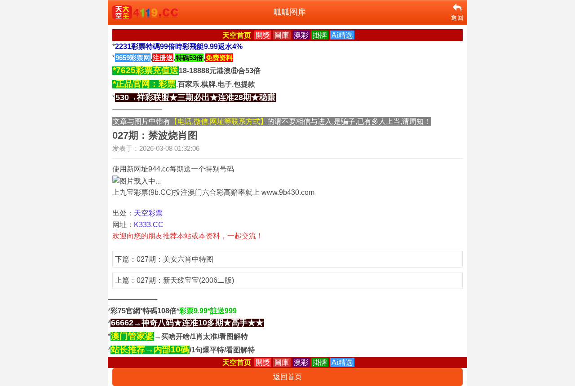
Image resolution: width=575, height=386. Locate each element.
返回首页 (287, 377)
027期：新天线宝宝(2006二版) (185, 280)
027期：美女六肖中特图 (175, 259)
